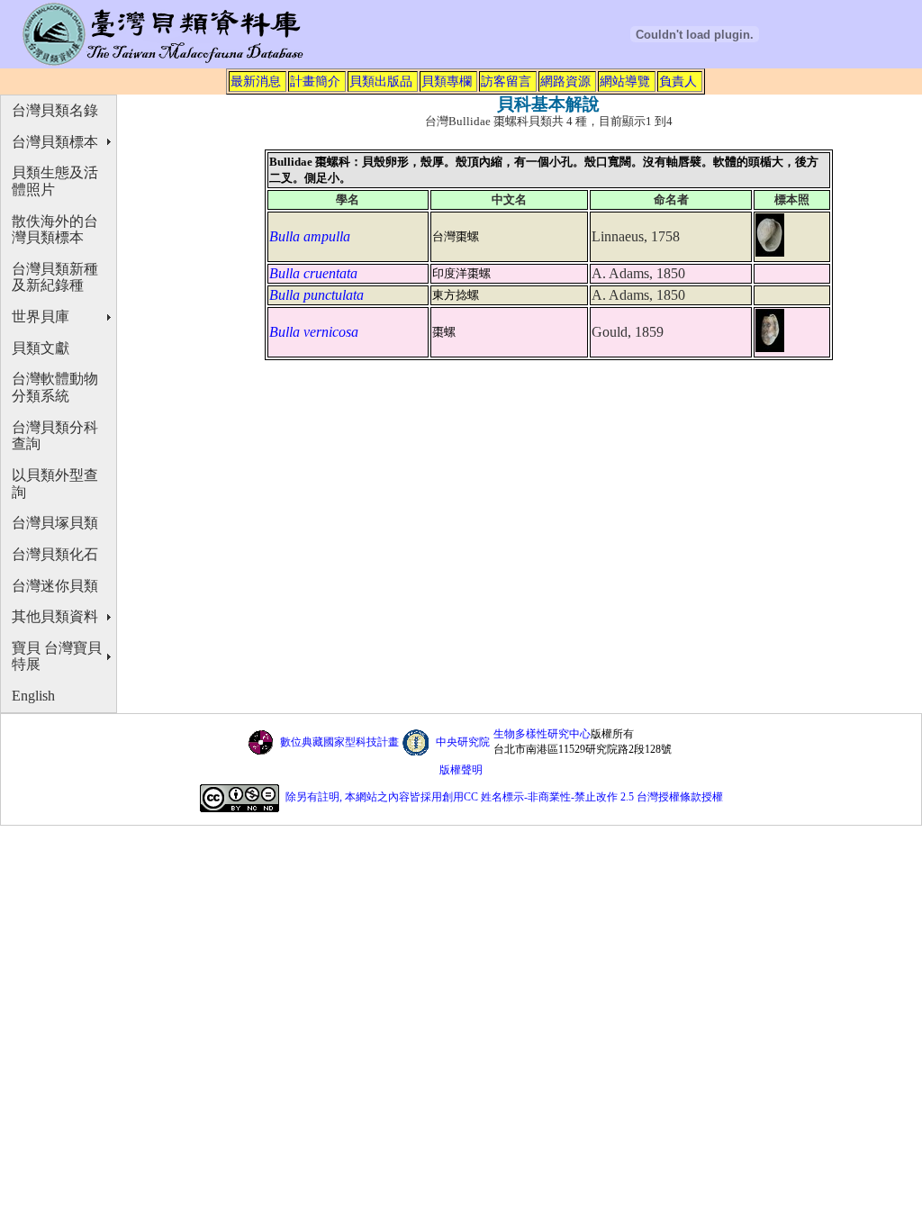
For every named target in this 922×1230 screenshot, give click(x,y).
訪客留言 (506, 81)
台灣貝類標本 (55, 141)
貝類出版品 (380, 81)
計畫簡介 (315, 81)
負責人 (678, 81)
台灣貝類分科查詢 (55, 436)
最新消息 (255, 81)
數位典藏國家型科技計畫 (339, 742)
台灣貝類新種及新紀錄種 (55, 277)
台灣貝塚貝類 (55, 522)
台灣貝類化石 (55, 554)
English (33, 695)
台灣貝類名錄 (55, 110)
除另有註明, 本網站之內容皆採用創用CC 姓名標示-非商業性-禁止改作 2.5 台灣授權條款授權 (504, 797)
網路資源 (565, 81)
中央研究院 (463, 742)
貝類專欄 (446, 81)
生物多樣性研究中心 (542, 734)
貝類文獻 (40, 348)
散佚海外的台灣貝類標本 (55, 229)
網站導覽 (625, 81)
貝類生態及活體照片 (55, 181)
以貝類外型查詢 (55, 483)
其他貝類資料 (55, 616)
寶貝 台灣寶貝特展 (57, 656)
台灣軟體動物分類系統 (55, 387)
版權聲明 (461, 770)
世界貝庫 (40, 316)
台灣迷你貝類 (55, 585)
